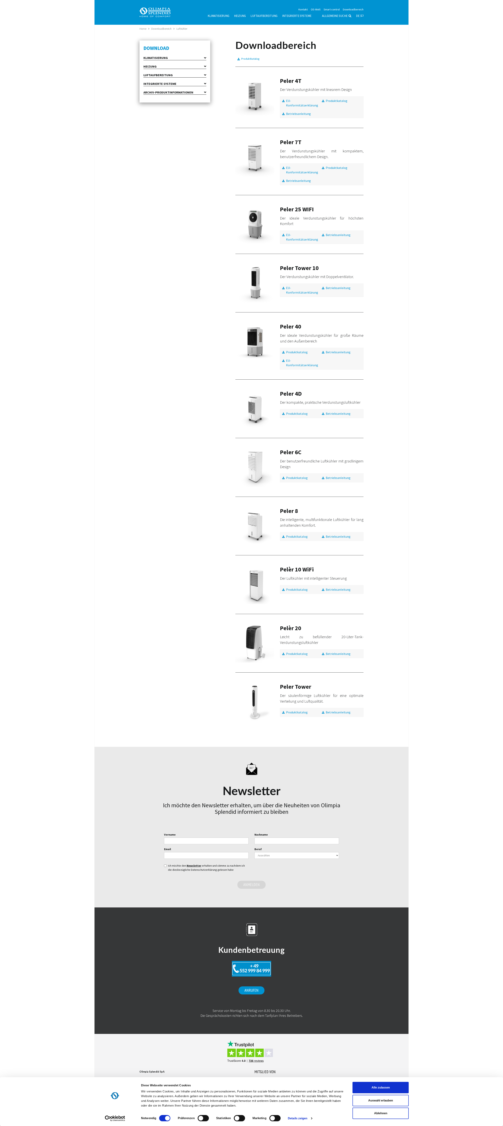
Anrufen (251, 990)
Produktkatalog (250, 58)
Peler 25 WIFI (297, 209)
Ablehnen (380, 1113)
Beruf (258, 849)
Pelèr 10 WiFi (297, 569)
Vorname (170, 834)
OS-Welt (315, 9)
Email (167, 849)
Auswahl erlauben (380, 1100)
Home (143, 28)
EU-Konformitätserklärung (302, 103)
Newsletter (194, 865)
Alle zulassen (381, 1087)
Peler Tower (295, 686)
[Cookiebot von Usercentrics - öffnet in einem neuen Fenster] (115, 1118)
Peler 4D (291, 393)
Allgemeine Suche (335, 16)
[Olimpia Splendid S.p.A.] (159, 12)
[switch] (203, 1118)
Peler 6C (290, 452)
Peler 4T (290, 80)
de (358, 16)
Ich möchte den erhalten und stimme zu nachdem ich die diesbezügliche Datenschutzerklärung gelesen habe (206, 868)
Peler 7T (290, 142)
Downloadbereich (161, 28)
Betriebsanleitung (298, 114)
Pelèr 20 (290, 628)
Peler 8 (289, 510)
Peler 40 (290, 326)
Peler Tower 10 (299, 268)
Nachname (261, 834)
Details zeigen (297, 1118)
